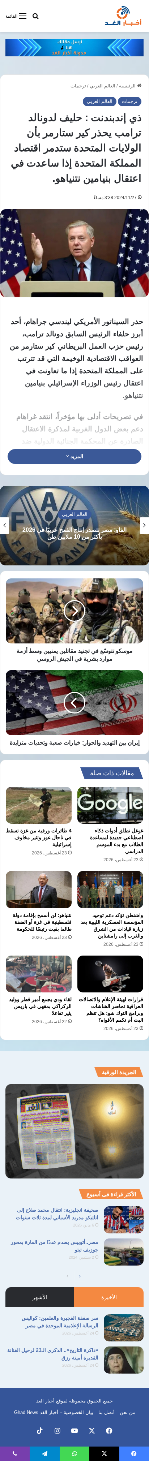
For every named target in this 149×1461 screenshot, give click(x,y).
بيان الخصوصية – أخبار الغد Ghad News (53, 1412)
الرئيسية (128, 86)
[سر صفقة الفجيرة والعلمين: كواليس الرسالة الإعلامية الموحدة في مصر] (124, 1327)
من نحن (127, 1412)
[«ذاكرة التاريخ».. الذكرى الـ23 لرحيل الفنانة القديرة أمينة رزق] (124, 1360)
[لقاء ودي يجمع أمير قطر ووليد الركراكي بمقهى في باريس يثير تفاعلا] (39, 974)
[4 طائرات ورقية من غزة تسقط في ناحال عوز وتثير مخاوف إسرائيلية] (39, 805)
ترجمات (78, 86)
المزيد (76, 456)
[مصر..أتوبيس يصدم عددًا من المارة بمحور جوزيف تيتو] (124, 1252)
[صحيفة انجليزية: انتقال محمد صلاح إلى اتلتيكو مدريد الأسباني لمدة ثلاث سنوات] (124, 1219)
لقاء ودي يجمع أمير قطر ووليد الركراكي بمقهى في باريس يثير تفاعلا (40, 1006)
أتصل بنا (106, 1412)
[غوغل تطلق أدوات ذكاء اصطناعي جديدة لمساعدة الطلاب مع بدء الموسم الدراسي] (110, 805)
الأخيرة (109, 1297)
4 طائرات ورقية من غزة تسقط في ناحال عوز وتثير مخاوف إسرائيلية (39, 837)
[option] (74, 525)
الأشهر (40, 1297)
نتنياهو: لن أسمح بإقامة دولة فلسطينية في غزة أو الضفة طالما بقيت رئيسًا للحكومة (42, 922)
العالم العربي (102, 86)
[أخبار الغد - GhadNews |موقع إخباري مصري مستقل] (123, 16)
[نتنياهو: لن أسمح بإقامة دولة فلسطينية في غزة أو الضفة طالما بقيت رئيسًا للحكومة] (39, 889)
